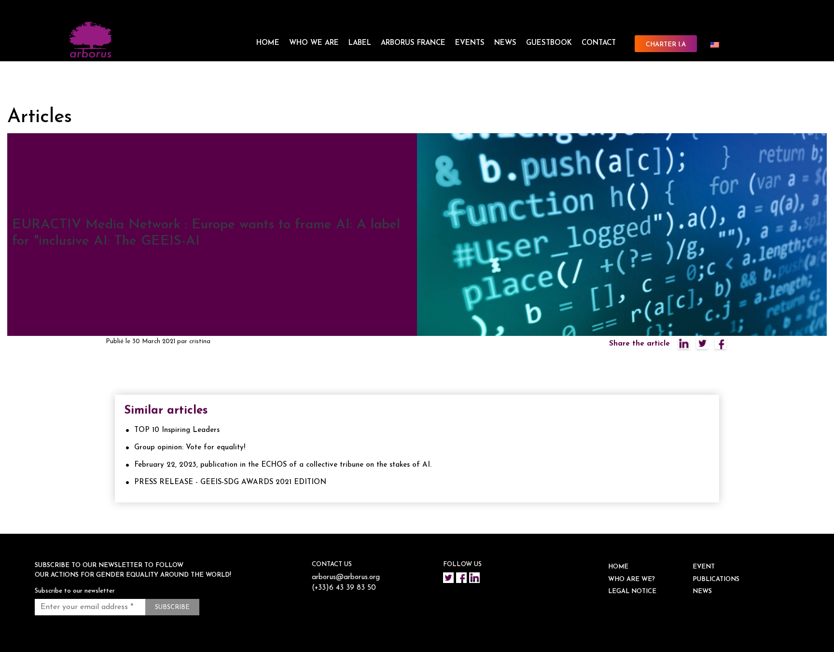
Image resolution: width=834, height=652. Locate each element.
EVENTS (470, 43)
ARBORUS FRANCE (413, 43)
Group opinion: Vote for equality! (189, 447)
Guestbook (549, 43)
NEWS (505, 43)
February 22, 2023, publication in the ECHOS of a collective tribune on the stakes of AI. (282, 465)
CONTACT (599, 43)
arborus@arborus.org (346, 577)
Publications (716, 579)
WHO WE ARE (314, 43)
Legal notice (632, 591)
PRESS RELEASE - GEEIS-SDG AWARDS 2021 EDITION (230, 482)
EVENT (704, 567)
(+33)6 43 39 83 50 (344, 588)
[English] (718, 45)
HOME (267, 43)
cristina (199, 341)
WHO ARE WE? (631, 579)
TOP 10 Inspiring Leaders (177, 430)
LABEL (359, 43)
